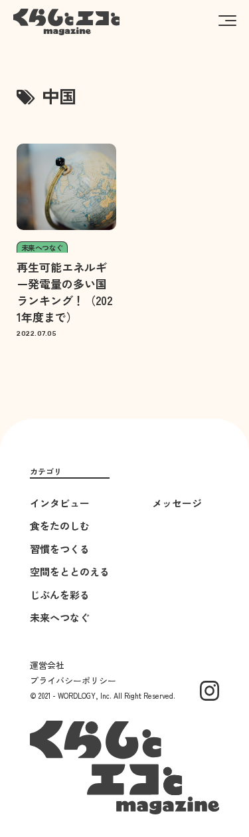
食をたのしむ (60, 526)
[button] (227, 20)
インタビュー (60, 503)
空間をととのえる (70, 571)
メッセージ (177, 503)
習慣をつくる (60, 549)
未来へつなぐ (60, 617)
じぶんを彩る (60, 595)
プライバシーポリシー (73, 680)
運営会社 (47, 665)
